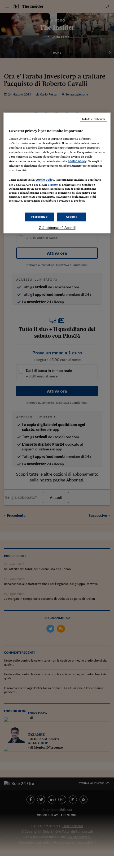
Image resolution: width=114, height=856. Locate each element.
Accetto (72, 216)
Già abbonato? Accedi (57, 228)
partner (53, 184)
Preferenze (39, 216)
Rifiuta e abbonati (93, 119)
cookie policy (77, 161)
